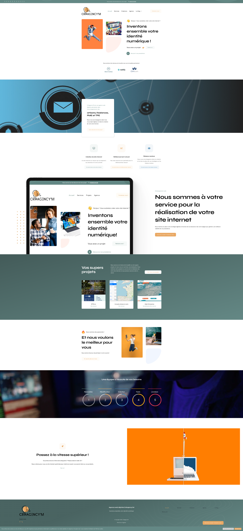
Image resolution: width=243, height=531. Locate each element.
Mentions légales (121, 522)
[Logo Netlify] (121, 69)
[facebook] (19, 521)
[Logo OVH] (134, 68)
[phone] (22, 521)
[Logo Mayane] (108, 68)
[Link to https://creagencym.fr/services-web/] (128, 53)
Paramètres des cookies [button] (228, 528)
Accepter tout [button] (238, 528)
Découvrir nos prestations (138, 53)
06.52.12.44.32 (133, 1)
